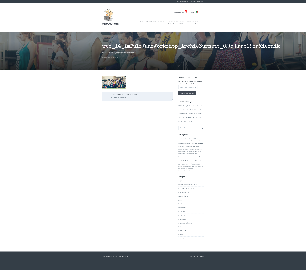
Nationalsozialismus (184, 157)
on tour (188, 23)
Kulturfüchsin (110, 24)
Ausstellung (194, 139)
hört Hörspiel (182, 208)
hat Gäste (180, 23)
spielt (180, 242)
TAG (189, 164)
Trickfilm (184, 166)
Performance (191, 161)
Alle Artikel (115, 97)
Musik (197, 153)
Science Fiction (199, 161)
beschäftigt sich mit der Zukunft (187, 184)
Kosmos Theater (182, 151)
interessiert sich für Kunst (176, 21)
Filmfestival (182, 146)
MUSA (194, 153)
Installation (191, 149)
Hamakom (180, 149)
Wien (193, 166)
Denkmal (183, 141)
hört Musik (181, 211)
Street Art (186, 164)
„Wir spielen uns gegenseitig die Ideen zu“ (190, 114)
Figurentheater (196, 143)
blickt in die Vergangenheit (186, 188)
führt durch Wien (179, 12)
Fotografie (190, 146)
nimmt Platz (182, 231)
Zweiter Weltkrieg (198, 166)
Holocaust (185, 149)
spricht (193, 12)
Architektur (188, 139)
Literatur (180, 153)
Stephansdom (181, 164)
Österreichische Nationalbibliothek (186, 168)
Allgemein (181, 181)
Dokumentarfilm (196, 141)
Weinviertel (188, 166)
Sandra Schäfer (106, 57)
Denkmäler (189, 141)
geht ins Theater (151, 21)
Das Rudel (192, 1)
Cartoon (200, 138)
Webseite (123, 97)
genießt (195, 23)
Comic (179, 141)
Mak (184, 153)
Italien (196, 149)
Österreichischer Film (185, 171)
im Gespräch (171, 23)
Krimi (187, 151)
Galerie (197, 146)
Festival (188, 143)
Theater (194, 164)
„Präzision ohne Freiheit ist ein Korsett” (190, 117)
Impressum (200, 1)
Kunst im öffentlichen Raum (194, 151)
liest (141, 21)
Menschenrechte (189, 153)
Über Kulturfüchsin (182, 1)
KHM (199, 149)
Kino (202, 149)
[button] (108, 15)
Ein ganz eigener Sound (185, 121)
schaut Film (161, 21)
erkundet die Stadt (192, 21)
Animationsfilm (181, 138)
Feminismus (182, 143)
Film (201, 143)
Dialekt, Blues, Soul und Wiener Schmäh (190, 106)
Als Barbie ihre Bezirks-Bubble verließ (189, 110)
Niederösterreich (194, 157)
